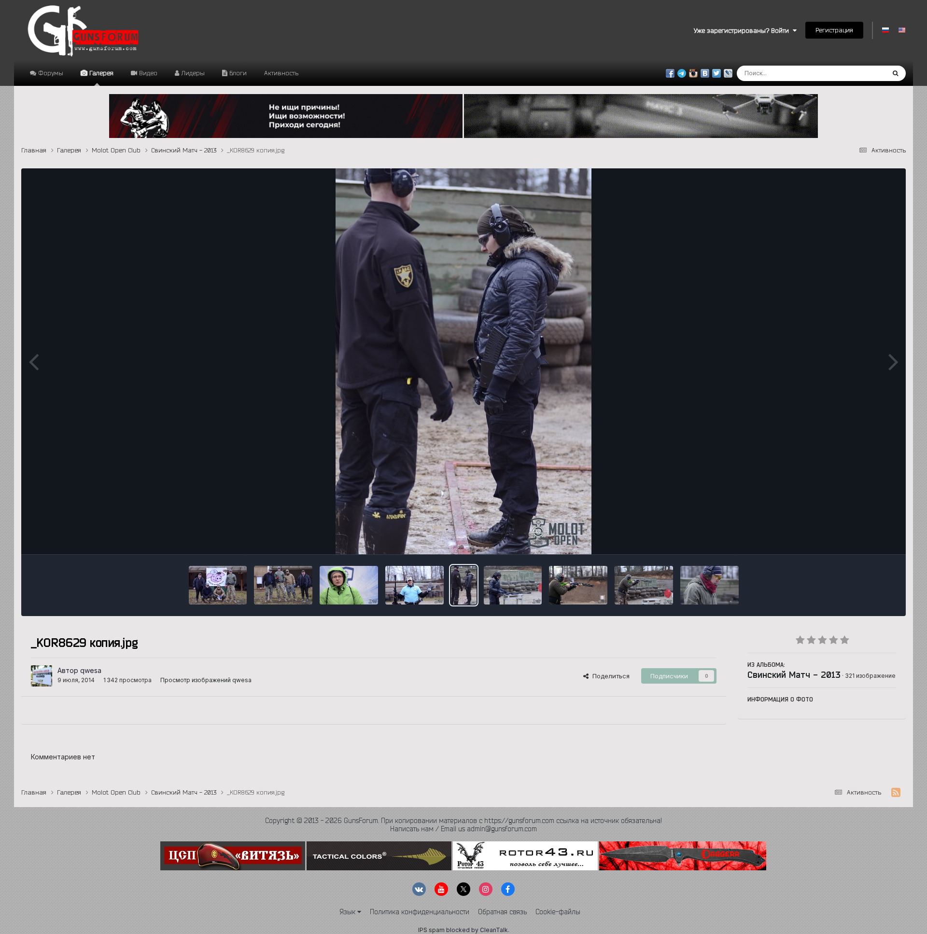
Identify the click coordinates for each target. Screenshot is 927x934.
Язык (348, 912)
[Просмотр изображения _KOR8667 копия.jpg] (349, 585)
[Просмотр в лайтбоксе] (463, 361)
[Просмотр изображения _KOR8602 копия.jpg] (709, 585)
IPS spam (431, 930)
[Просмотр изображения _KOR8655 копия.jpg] (414, 585)
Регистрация (834, 30)
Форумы (49, 72)
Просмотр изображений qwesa (206, 680)
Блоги (237, 72)
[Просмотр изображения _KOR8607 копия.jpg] (644, 585)
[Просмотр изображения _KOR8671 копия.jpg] (283, 585)
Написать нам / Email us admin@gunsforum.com (463, 829)
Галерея (100, 72)
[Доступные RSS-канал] (896, 792)
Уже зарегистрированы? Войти (743, 30)
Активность (281, 72)
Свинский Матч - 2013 (794, 674)
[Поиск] (895, 73)
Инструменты (863, 537)
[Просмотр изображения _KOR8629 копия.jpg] (464, 585)
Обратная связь (502, 912)
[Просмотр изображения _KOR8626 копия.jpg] (513, 585)
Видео (147, 72)
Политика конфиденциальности (419, 912)
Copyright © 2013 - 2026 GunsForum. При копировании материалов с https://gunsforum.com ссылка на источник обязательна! (463, 820)
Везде (863, 73)
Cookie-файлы (557, 912)
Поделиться (609, 676)
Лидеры (192, 72)
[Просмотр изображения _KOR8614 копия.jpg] (578, 585)
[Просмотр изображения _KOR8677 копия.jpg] (218, 585)
